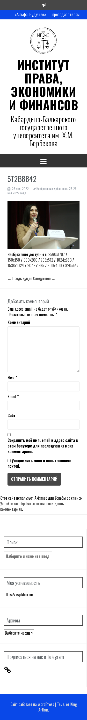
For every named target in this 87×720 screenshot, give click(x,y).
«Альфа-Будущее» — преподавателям (47, 14)
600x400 (55, 265)
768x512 (47, 260)
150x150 (13, 260)
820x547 (72, 265)
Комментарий (18, 322)
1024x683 (64, 260)
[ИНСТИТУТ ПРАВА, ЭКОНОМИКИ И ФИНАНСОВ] (43, 42)
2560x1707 (56, 254)
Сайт (11, 415)
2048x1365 (35, 265)
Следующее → (44, 278)
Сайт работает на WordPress (32, 704)
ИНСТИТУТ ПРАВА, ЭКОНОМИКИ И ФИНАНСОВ (43, 85)
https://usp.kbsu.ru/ (18, 594)
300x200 (30, 260)
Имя (12, 377)
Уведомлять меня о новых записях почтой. (39, 463)
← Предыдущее (19, 278)
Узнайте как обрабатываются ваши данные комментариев (33, 506)
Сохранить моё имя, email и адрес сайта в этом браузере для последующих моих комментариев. (42, 446)
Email (13, 396)
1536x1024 (15, 265)
